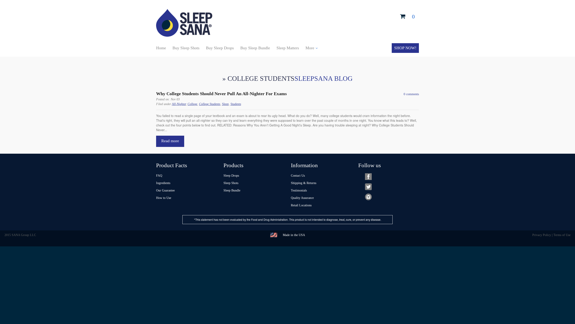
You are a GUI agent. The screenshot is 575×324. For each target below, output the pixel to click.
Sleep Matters (287, 48)
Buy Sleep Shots (185, 48)
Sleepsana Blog (323, 78)
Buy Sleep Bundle (255, 48)
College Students (209, 104)
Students (235, 104)
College (192, 104)
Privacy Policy (541, 235)
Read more (170, 141)
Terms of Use (562, 235)
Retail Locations (301, 205)
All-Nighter (179, 104)
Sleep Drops (231, 175)
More (309, 48)
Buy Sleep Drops (220, 48)
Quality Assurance (302, 198)
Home (161, 48)
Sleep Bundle (231, 190)
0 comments (411, 94)
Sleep (225, 104)
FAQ (159, 175)
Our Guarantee (165, 190)
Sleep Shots (230, 183)
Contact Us (298, 175)
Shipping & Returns (303, 183)
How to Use (163, 198)
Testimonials (299, 190)
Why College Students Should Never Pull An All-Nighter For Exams (221, 93)
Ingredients (163, 183)
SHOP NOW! (405, 48)
